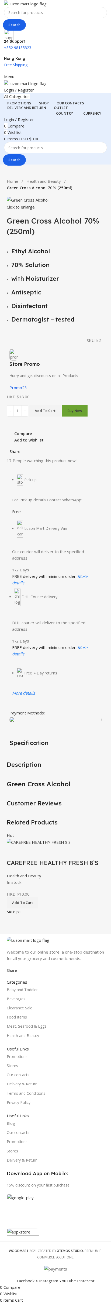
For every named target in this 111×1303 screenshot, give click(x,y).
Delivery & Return (22, 1083)
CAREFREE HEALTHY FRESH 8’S (52, 863)
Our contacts (18, 1074)
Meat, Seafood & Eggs (26, 1026)
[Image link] (28, 939)
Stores (12, 1065)
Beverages (16, 998)
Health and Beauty (43, 181)
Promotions (17, 1056)
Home (12, 181)
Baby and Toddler (22, 989)
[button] (22, 902)
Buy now (74, 410)
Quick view (28, 852)
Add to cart (45, 410)
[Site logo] (25, 3)
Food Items (17, 1017)
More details (23, 693)
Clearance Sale (19, 1007)
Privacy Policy (18, 1102)
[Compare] (13, 852)
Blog (11, 1123)
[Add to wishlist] (42, 852)
